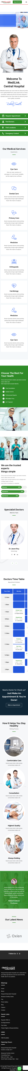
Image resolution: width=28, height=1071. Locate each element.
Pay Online (4, 1025)
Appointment (17, 2)
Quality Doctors (10, 391)
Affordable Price (10, 398)
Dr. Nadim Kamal (14, 549)
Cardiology (14, 291)
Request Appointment (13, 116)
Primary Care (14, 218)
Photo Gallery (4, 1002)
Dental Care (14, 194)
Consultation (14, 793)
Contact (3, 1010)
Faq (2, 999)
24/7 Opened (9, 402)
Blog (2, 1004)
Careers (3, 1007)
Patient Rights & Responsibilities (9, 1028)
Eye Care (14, 169)
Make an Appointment (14, 705)
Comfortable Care (14, 760)
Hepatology (19, 617)
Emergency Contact (12, 133)
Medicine (14, 242)
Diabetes (18, 639)
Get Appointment (5, 1022)
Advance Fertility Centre (7, 996)
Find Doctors (10, 122)
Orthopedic (14, 267)
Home (2, 988)
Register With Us (5, 1020)
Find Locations (11, 127)
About (2, 991)
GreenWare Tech (14, 1070)
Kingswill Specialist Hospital (8, 994)
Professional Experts (11, 395)
